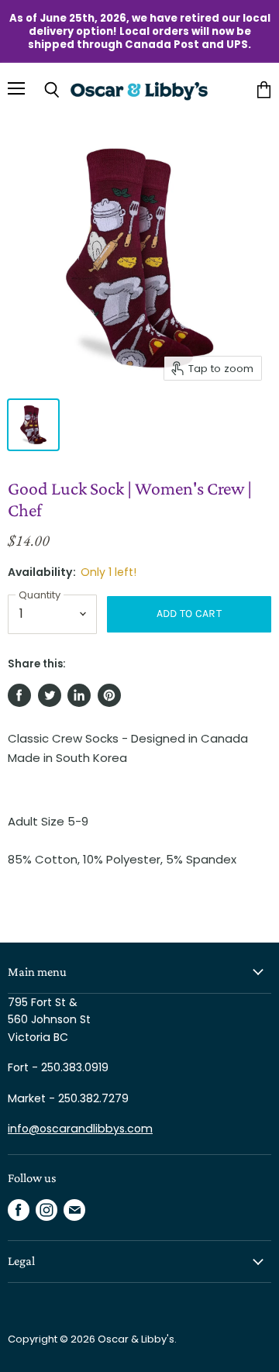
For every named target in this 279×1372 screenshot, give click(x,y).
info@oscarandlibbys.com (80, 1128)
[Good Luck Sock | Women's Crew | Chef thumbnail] (33, 425)
